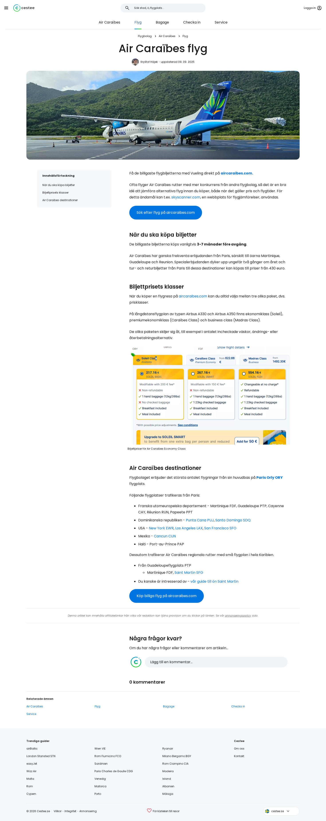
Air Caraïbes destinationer (60, 200)
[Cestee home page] (23, 8)
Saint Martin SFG (189, 572)
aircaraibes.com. (237, 173)
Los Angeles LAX (189, 528)
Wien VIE (100, 748)
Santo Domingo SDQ (233, 520)
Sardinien (101, 764)
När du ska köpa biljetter (58, 185)
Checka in (191, 22)
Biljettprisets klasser (55, 192)
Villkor (57, 811)
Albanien (168, 786)
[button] (6, 8)
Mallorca (100, 786)
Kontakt (239, 756)
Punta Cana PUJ (200, 520)
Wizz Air (31, 771)
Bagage (162, 22)
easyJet (31, 764)
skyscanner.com (185, 197)
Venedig (100, 779)
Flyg (137, 22)
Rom (29, 786)
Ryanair (167, 748)
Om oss (239, 748)
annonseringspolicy (238, 615)
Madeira (168, 771)
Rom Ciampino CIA (175, 764)
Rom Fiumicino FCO (107, 756)
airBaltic (32, 748)
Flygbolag (145, 36)
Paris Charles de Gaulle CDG (113, 771)
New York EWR (161, 528)
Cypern (31, 794)
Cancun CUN (165, 536)
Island (166, 779)
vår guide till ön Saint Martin (214, 581)
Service (221, 22)
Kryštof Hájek (149, 62)
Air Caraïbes (109, 22)
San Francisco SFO (220, 528)
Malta (30, 779)
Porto (97, 794)
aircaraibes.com (193, 296)
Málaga (167, 794)
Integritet (70, 811)
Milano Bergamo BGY (176, 756)
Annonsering (88, 811)
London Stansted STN (40, 756)
